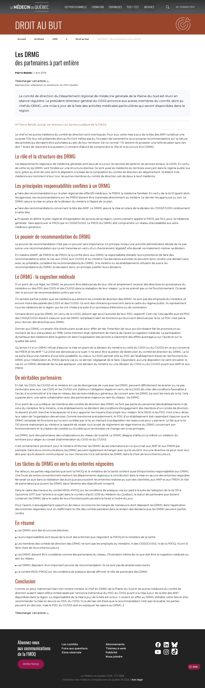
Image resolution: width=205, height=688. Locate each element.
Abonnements (115, 644)
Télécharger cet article (30, 81)
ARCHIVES (149, 7)
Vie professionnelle (76, 7)
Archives (39, 39)
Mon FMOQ (31, 664)
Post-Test (133, 7)
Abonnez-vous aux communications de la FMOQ (34, 648)
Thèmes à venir (116, 648)
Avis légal (137, 679)
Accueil (22, 39)
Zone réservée (71, 652)
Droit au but (82, 39)
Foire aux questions (75, 648)
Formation (98, 7)
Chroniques (115, 7)
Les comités (70, 644)
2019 (54, 39)
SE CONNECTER (185, 7)
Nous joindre (114, 656)
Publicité (111, 652)
